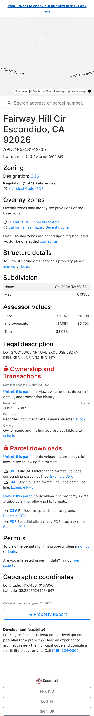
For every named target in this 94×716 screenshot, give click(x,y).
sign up (9, 266)
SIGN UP (47, 711)
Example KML (22, 487)
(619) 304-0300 (65, 650)
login (25, 266)
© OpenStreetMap (54, 91)
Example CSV (14, 516)
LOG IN (47, 701)
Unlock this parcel (18, 391)
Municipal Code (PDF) (26, 188)
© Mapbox (36, 91)
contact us (48, 241)
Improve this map (75, 91)
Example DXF (61, 476)
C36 (34, 176)
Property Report (47, 614)
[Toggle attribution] (89, 91)
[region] (47, 56)
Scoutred (50, 680)
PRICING (47, 691)
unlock (80, 419)
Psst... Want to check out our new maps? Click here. (47, 8)
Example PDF (14, 527)
